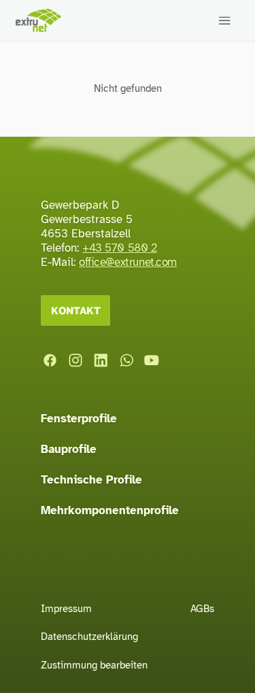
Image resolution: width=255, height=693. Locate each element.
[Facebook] (49, 360)
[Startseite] (38, 20)
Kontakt (75, 310)
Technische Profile (91, 480)
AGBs (202, 609)
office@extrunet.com (128, 262)
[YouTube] (151, 360)
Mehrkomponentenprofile (110, 510)
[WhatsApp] (126, 360)
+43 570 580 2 (119, 248)
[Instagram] (75, 360)
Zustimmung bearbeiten (94, 665)
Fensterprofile (79, 418)
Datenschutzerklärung (89, 636)
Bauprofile (69, 449)
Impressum (66, 609)
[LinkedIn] (100, 360)
